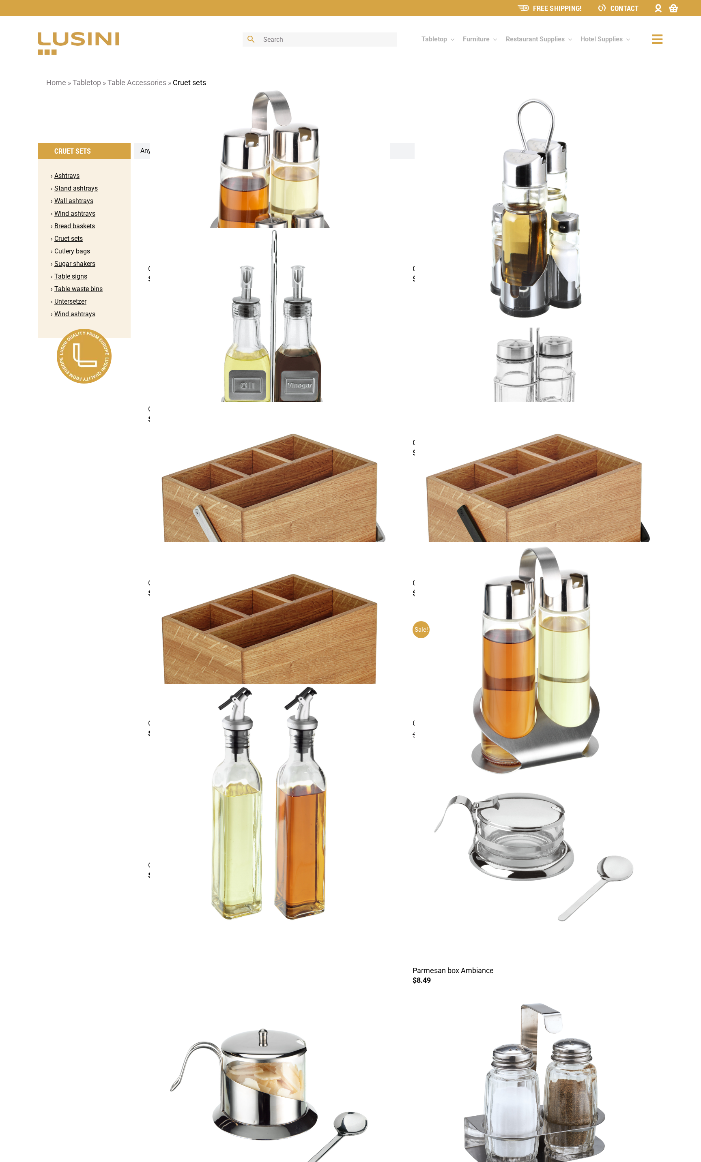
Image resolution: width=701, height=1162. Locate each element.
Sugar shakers (74, 264)
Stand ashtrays (76, 188)
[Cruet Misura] (534, 208)
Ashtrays (67, 176)
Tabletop (87, 82)
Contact (625, 8)
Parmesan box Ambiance (453, 970)
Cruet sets (68, 238)
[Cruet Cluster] (270, 208)
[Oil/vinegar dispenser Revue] (270, 804)
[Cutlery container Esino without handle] (270, 662)
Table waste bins (78, 289)
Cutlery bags (72, 251)
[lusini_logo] (78, 35)
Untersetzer (70, 301)
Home (56, 82)
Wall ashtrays (73, 201)
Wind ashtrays (74, 213)
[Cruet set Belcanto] (270, 348)
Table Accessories (137, 82)
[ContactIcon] (602, 7)
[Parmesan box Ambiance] (534, 856)
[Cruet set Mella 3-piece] (534, 364)
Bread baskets (74, 226)
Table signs (70, 276)
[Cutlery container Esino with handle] (270, 521)
